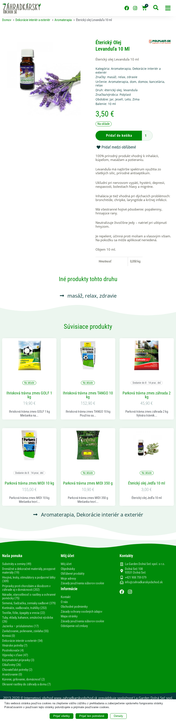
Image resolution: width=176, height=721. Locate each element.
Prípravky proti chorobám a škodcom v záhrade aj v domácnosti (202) (26, 588)
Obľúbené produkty (72, 574)
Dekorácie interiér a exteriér (109, 514)
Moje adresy (68, 578)
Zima (136, 99)
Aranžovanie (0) (12, 674)
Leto (128, 99)
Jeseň (119, 99)
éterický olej (113, 90)
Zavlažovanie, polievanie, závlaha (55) (25, 631)
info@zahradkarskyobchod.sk (144, 582)
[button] (168, 8)
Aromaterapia (121, 69)
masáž (111, 77)
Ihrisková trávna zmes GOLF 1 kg (29, 395)
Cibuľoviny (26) (11, 665)
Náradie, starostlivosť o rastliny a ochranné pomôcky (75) (29, 596)
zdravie (132, 77)
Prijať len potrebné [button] (91, 716)
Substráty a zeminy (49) (16, 564)
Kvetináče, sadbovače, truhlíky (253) (24, 608)
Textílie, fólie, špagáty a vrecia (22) (23, 613)
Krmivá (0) (8, 636)
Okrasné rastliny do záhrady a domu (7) (26, 684)
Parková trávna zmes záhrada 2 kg (147, 395)
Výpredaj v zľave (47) (15, 655)
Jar (112, 99)
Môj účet (66, 564)
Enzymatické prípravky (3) (18, 660)
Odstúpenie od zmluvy (74, 626)
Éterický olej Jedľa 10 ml (146, 483)
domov (143, 82)
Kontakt (65, 597)
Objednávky (68, 569)
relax (121, 77)
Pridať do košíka (119, 135)
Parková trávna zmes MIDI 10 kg (29, 483)
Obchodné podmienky (74, 607)
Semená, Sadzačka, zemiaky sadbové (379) (29, 603)
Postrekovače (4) (13, 650)
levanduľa (130, 90)
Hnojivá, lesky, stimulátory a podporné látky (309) (28, 579)
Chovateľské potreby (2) (17, 670)
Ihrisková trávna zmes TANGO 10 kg (88, 395)
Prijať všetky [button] (61, 716)
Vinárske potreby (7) (14, 645)
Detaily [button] (118, 716)
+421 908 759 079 (135, 577)
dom (133, 82)
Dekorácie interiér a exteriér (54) (22, 641)
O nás (64, 602)
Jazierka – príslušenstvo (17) (20, 626)
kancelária (156, 82)
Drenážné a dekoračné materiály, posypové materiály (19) (28, 571)
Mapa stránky (69, 616)
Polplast (125, 94)
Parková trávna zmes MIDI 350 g (88, 483)
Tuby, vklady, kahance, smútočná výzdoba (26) (27, 619)
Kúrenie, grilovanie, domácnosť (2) (23, 679)
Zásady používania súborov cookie (82, 583)
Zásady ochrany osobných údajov (81, 611)
